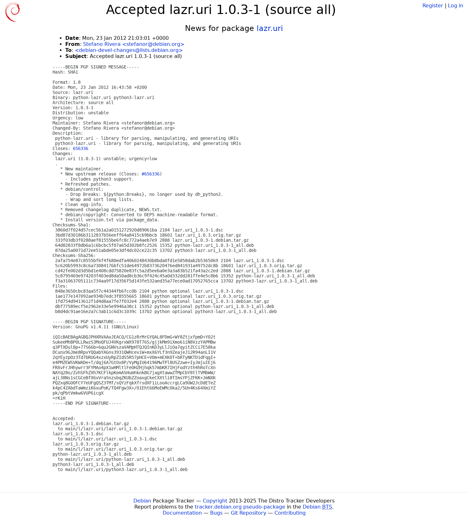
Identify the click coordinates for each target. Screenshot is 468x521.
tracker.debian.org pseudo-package (240, 507)
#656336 (151, 173)
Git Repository (248, 513)
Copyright (215, 501)
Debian (142, 501)
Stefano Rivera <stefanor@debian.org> (133, 44)
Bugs (216, 513)
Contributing (290, 513)
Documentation (182, 513)
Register (432, 6)
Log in (455, 6)
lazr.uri (270, 28)
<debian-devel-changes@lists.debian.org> (129, 50)
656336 (80, 148)
